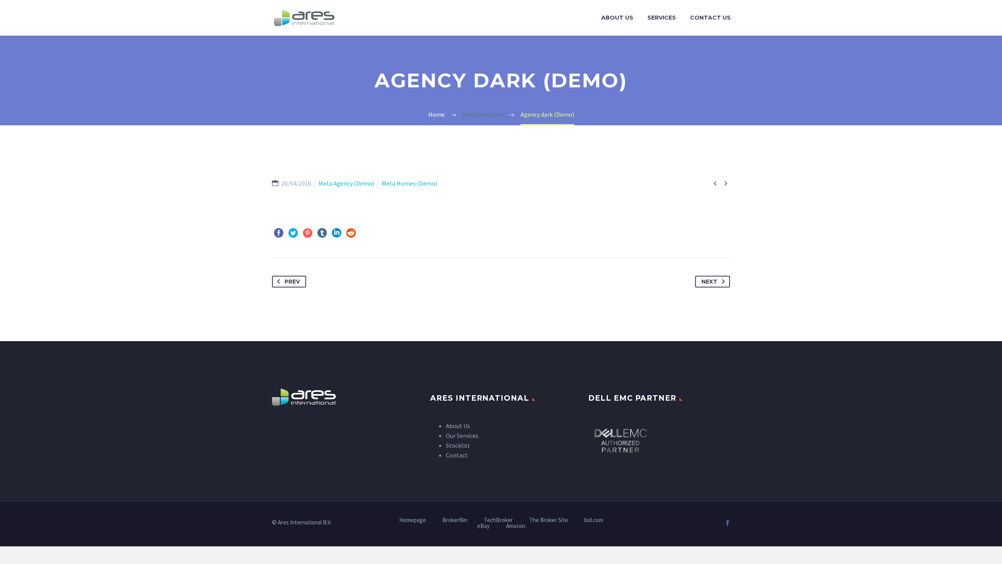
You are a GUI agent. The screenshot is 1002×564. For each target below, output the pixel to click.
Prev (292, 281)
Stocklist (458, 445)
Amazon (515, 526)
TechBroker (498, 520)
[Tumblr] (322, 233)
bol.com (593, 520)
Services (661, 17)
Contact (457, 455)
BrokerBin (454, 520)
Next (709, 281)
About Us (617, 17)
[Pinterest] (307, 233)
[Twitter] (293, 233)
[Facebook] (278, 233)
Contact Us (710, 17)
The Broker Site (548, 520)
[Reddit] (351, 233)
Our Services (462, 435)
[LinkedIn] (336, 233)
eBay (483, 526)
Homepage (412, 520)
